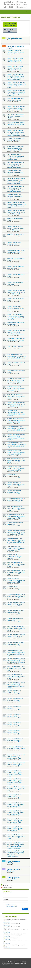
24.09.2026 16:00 (7, 922)
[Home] (15, 4)
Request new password (11, 906)
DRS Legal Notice (19, 963)
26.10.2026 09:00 (7, 943)
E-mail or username (8, 893)
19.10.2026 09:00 (7, 939)
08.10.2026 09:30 (7, 932)
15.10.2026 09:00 (7, 936)
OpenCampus (11, 961)
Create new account (10, 904)
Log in (25, 908)
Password (6, 899)
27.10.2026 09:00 (7, 947)
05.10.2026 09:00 (7, 925)
